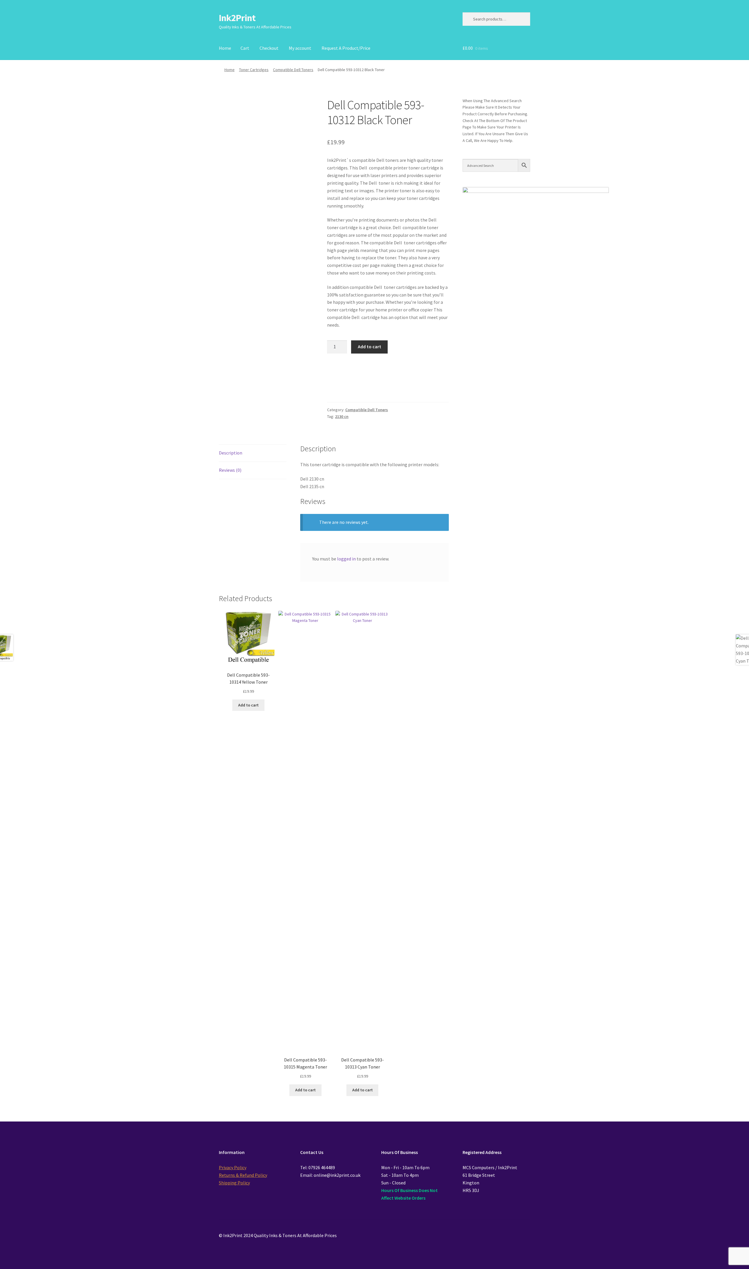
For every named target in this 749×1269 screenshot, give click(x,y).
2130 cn (341, 416)
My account (300, 48)
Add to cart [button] (248, 705)
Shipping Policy (234, 1183)
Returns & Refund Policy (243, 1175)
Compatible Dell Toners (293, 69)
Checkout (269, 48)
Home (225, 48)
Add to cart (369, 346)
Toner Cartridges (254, 69)
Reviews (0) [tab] (230, 470)
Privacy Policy (232, 1167)
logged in (346, 559)
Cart (244, 48)
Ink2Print (237, 18)
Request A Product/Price (346, 48)
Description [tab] (230, 453)
